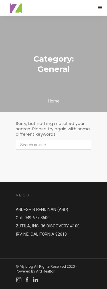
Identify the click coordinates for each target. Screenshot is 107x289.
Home (53, 101)
